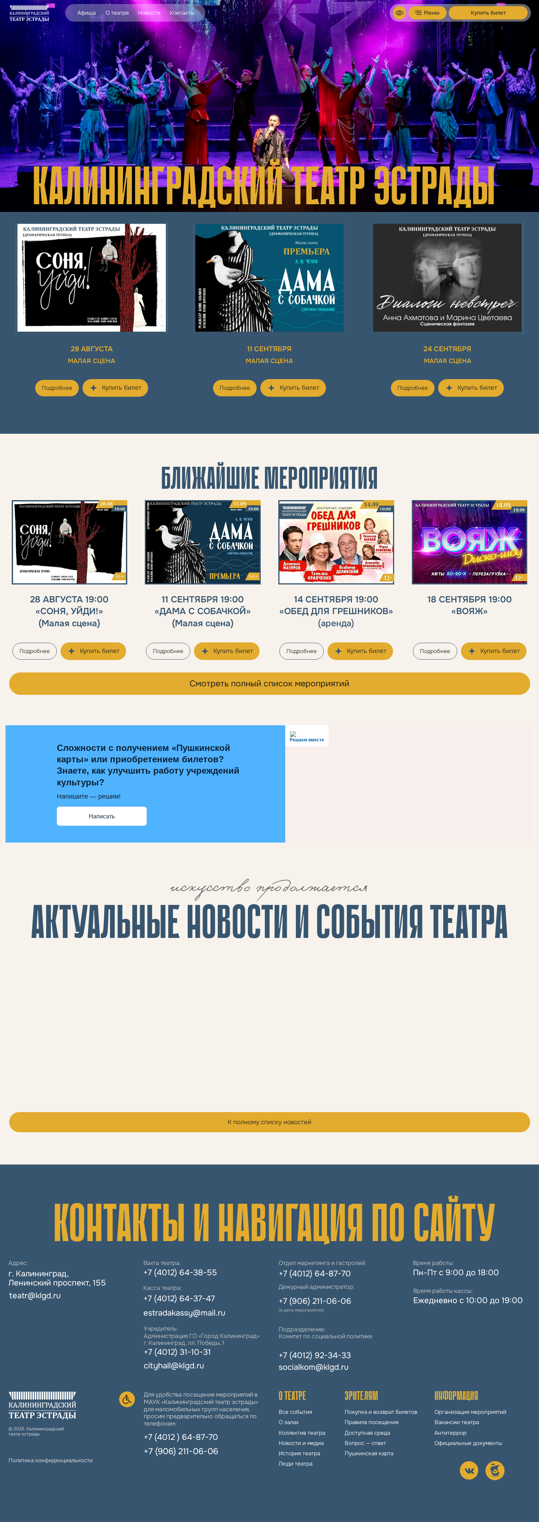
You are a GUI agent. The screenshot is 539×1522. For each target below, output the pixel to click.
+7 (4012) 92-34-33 (315, 1355)
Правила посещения (372, 1422)
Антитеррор (450, 1433)
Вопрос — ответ (365, 1443)
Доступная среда (367, 1433)
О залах (289, 1422)
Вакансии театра (456, 1422)
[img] (399, 12)
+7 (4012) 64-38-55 (180, 1273)
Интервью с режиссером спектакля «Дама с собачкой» (65, 1072)
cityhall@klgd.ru (174, 1366)
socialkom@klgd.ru (314, 1367)
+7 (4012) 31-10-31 (177, 1352)
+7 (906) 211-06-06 (181, 1451)
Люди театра (295, 1463)
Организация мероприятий (470, 1412)
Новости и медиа (301, 1443)
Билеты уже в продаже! (329, 1060)
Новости (149, 13)
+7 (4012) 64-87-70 (315, 1274)
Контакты (182, 13)
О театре (117, 13)
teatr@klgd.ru (35, 1296)
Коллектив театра (302, 1433)
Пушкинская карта (369, 1453)
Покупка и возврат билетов (381, 1412)
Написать (102, 816)
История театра (299, 1453)
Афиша (86, 13)
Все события (295, 1412)
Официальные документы (468, 1443)
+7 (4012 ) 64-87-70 (181, 1437)
